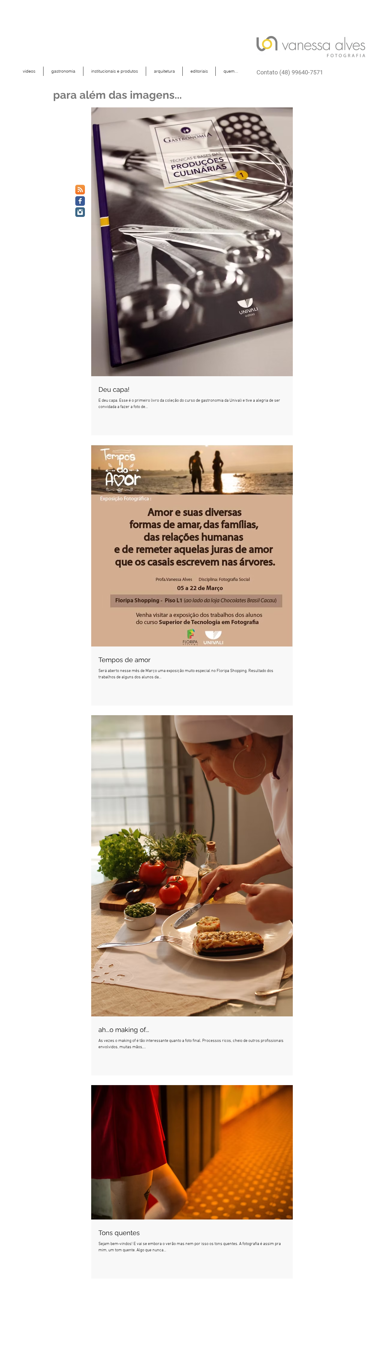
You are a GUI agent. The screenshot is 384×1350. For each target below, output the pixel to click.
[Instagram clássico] (80, 212)
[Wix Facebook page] (80, 201)
